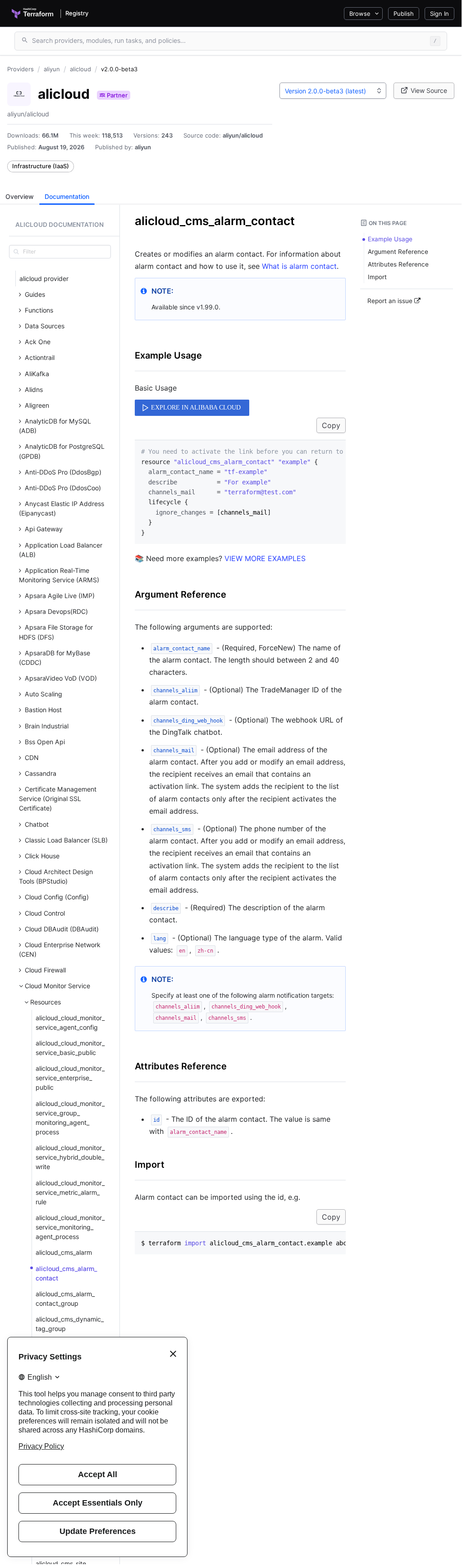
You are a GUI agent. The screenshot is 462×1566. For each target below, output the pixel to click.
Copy (331, 425)
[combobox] (332, 91)
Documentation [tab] (67, 196)
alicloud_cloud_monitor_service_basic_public (70, 1047)
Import (150, 1164)
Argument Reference (180, 594)
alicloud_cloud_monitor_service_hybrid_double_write (70, 1157)
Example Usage (168, 355)
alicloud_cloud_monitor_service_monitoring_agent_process (70, 1227)
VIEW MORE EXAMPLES (265, 558)
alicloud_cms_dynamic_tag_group (70, 1323)
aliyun (143, 147)
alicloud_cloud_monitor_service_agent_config (70, 1022)
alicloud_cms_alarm (64, 1252)
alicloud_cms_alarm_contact (66, 1273)
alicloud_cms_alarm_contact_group (65, 1298)
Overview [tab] (19, 196)
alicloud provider (44, 278)
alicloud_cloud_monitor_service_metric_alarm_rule (70, 1192)
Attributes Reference (181, 1066)
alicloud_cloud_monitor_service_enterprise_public (70, 1077)
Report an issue (390, 300)
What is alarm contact (299, 266)
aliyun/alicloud (243, 135)
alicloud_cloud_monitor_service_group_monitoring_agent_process (70, 1118)
